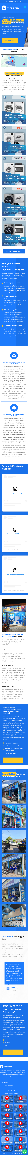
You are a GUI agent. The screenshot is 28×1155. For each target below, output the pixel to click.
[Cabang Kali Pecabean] (21, 1139)
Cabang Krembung (7, 1126)
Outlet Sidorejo (7, 1150)
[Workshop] (7, 1098)
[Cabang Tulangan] (21, 1115)
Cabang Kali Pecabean (20, 1142)
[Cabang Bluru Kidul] (7, 1131)
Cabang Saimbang (20, 1110)
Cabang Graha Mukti (7, 1142)
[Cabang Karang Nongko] (7, 1106)
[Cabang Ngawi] (21, 1123)
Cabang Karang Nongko (7, 1110)
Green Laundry (20, 1101)
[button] (4, 977)
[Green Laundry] (21, 1098)
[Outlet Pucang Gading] (21, 1147)
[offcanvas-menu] (25, 7)
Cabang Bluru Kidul (7, 1134)
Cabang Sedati (20, 1134)
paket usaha (20, 78)
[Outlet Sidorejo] (7, 1147)
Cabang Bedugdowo (7, 1118)
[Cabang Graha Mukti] (7, 1139)
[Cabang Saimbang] (21, 1107)
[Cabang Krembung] (7, 1123)
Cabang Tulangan (20, 1118)
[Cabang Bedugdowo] (7, 1115)
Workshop (7, 1101)
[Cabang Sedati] (21, 1131)
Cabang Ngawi (20, 1126)
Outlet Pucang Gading (20, 1150)
